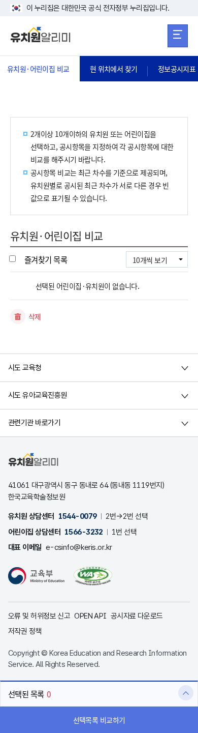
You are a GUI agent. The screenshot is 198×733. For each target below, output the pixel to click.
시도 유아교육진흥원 (37, 395)
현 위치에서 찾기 (114, 69)
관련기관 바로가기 (34, 422)
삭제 (34, 316)
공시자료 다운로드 (137, 616)
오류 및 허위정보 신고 (39, 616)
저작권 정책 (25, 631)
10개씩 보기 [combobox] (150, 260)
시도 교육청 (25, 367)
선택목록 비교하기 (99, 720)
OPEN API (90, 616)
